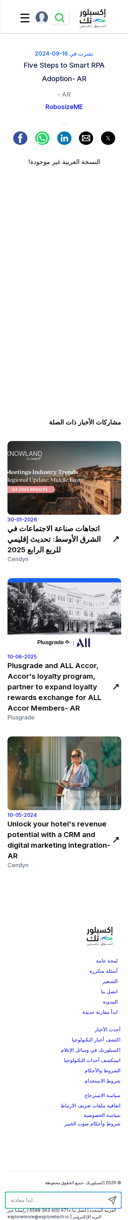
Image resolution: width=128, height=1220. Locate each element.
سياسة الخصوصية (102, 1115)
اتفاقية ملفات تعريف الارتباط (90, 1105)
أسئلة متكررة (104, 971)
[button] (20, 138)
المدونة (110, 1002)
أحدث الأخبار (108, 1029)
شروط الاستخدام (103, 1081)
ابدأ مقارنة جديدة (100, 1012)
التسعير (110, 981)
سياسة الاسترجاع (103, 1095)
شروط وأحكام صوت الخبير (92, 1123)
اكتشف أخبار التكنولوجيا (96, 1040)
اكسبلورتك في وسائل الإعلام (91, 1050)
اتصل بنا (109, 991)
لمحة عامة (107, 961)
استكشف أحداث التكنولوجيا (92, 1060)
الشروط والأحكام (103, 1070)
